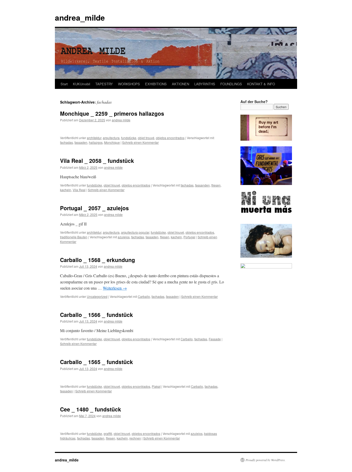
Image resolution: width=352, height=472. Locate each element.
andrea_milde (80, 17)
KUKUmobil (81, 83)
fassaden (80, 142)
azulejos (124, 237)
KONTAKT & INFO (261, 83)
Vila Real (79, 190)
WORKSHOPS (129, 83)
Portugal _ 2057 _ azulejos (94, 208)
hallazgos (96, 142)
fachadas (66, 142)
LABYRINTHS (204, 83)
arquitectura (111, 138)
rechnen (135, 438)
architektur (94, 138)
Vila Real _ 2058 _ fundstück (97, 160)
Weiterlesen (115, 288)
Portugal (189, 237)
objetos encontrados (170, 138)
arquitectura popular (135, 232)
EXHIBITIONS (156, 83)
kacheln (65, 190)
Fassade (215, 339)
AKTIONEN (180, 83)
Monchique (112, 142)
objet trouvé (146, 138)
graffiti (108, 433)
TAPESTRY (104, 83)
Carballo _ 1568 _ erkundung (97, 260)
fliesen (216, 185)
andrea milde (121, 120)
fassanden (202, 185)
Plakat (156, 386)
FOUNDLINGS (231, 83)
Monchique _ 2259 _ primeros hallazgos (112, 113)
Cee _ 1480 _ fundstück (90, 409)
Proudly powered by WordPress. (266, 460)
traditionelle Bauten (73, 237)
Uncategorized (97, 296)
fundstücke (128, 138)
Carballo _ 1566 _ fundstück (96, 314)
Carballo (144, 296)
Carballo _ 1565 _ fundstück (96, 362)
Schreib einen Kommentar (140, 142)
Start (64, 83)
